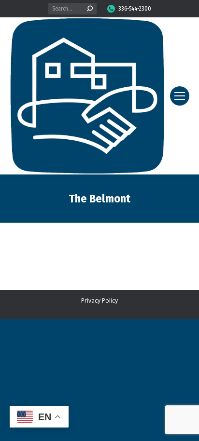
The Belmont (99, 198)
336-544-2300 (134, 8)
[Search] (90, 8)
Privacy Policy (99, 300)
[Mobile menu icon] (179, 96)
